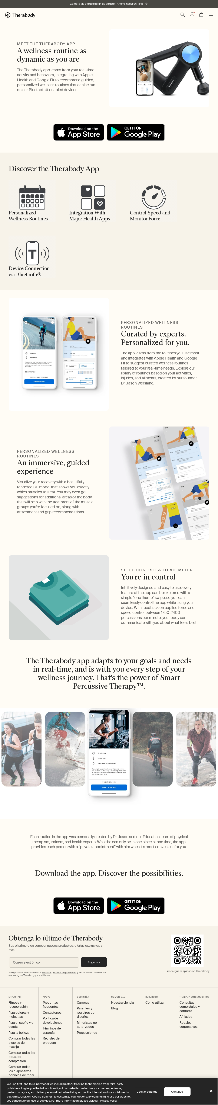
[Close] (211, 1091)
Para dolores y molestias (19, 1015)
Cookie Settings (147, 1091)
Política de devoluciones (52, 1020)
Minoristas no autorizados (87, 1025)
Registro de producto (51, 1041)
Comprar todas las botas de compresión (22, 1057)
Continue (177, 1091)
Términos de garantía (52, 1030)
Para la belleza (19, 1033)
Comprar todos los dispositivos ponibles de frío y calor (21, 1073)
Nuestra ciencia (122, 1003)
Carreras (83, 1003)
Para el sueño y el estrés (21, 1025)
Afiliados (185, 1017)
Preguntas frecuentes (51, 1005)
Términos (46, 972)
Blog (114, 1008)
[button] (182, 14)
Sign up (94, 962)
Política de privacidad (64, 972)
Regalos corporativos (188, 1025)
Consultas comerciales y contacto (189, 1007)
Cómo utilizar (155, 1003)
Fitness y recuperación (18, 1005)
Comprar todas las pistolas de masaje (22, 1043)
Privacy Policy (108, 1100)
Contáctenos (52, 1013)
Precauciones (87, 1033)
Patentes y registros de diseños (85, 1012)
